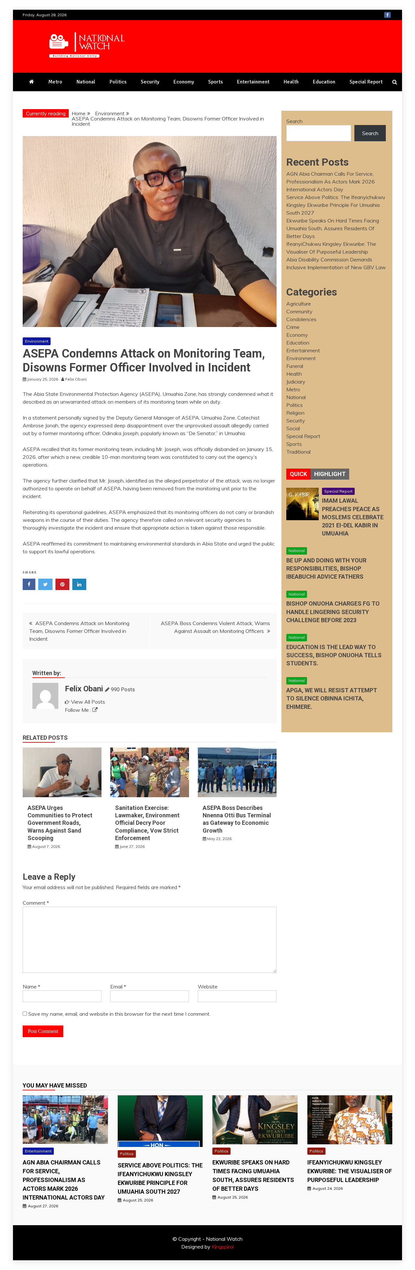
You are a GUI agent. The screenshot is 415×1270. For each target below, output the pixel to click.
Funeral (294, 366)
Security (150, 82)
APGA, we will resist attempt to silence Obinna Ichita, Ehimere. (331, 698)
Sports (215, 82)
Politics (118, 82)
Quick (298, 474)
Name (31, 986)
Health (291, 82)
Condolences (301, 319)
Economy (183, 82)
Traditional (298, 451)
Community (299, 311)
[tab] (298, 474)
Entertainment (253, 82)
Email (118, 986)
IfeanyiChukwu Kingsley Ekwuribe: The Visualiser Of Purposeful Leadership (349, 1171)
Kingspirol (223, 1246)
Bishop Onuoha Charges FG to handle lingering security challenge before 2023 (333, 611)
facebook (387, 15)
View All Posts (88, 701)
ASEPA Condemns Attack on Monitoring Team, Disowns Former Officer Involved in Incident (79, 631)
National (86, 82)
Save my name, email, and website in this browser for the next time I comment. (119, 1014)
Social (293, 428)
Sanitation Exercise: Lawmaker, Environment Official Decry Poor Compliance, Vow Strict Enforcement (147, 823)
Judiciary (295, 381)
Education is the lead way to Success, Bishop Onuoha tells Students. (334, 655)
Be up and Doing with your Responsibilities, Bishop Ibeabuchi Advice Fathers (326, 568)
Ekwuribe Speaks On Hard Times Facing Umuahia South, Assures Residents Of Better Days (332, 228)
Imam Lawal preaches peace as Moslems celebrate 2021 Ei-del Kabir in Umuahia (353, 517)
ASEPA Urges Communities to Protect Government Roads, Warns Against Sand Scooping (60, 823)
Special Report (366, 82)
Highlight (330, 474)
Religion (295, 412)
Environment (36, 341)
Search (294, 121)
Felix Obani (84, 688)
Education (324, 82)
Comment (36, 902)
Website (208, 986)
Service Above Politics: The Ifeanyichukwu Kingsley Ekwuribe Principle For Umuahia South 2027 (335, 205)
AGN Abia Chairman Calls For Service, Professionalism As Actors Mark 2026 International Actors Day (330, 181)
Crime (293, 327)
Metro (55, 82)
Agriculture (298, 303)
